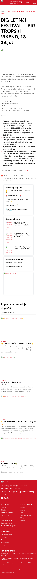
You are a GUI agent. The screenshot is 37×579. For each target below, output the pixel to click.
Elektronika (5, 515)
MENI (34, 3)
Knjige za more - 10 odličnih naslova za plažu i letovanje (22, 235)
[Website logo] (4, 1)
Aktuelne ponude (7, 540)
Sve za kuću (5, 518)
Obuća (3, 510)
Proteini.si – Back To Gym (14, 262)
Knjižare (22, 520)
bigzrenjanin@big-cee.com (16, 486)
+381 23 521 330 (14, 489)
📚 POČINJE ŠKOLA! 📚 (13, 196)
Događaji (4, 537)
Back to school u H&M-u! (14, 266)
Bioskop (22, 507)
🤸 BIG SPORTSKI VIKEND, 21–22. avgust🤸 (17, 200)
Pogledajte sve (6, 312)
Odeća (3, 507)
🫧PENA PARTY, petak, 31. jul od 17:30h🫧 (16, 209)
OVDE (26, 171)
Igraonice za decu (26, 515)
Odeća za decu (6, 520)
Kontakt (4, 545)
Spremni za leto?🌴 (12, 205)
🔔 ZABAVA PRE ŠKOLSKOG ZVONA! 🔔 (18, 191)
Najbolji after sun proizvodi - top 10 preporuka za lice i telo (21, 223)
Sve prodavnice (6, 535)
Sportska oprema (7, 513)
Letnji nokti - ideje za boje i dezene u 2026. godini (22, 247)
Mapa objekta (5, 542)
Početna (3, 11)
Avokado (11, 572)
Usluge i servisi (25, 518)
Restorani (23, 510)
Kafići (21, 513)
